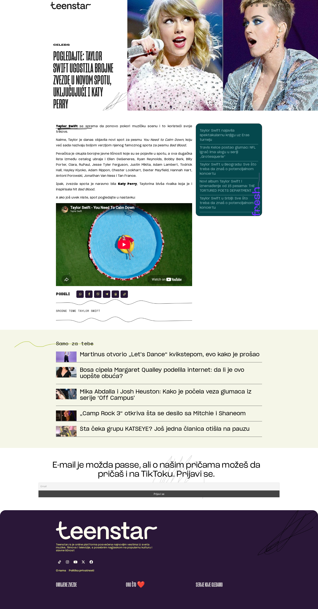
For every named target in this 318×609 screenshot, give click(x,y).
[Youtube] (75, 561)
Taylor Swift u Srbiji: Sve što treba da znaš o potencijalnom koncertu (227, 203)
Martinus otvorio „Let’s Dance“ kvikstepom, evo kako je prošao (169, 354)
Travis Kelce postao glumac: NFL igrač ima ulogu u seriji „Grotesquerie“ (228, 152)
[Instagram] (256, 5)
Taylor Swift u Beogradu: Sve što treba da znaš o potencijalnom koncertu (228, 169)
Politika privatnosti (81, 570)
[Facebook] (91, 561)
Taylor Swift (89, 311)
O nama (61, 570)
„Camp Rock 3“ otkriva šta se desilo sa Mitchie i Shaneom (163, 413)
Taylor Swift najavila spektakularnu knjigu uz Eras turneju (224, 135)
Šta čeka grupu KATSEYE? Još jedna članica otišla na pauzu (165, 429)
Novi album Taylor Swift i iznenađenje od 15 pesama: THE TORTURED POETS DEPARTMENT (227, 186)
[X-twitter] (83, 561)
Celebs (61, 45)
